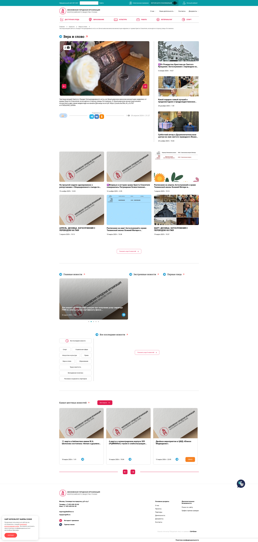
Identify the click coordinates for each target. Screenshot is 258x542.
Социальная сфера (81, 349)
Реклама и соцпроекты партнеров (75, 379)
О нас (157, 505)
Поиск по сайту (187, 507)
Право (86, 355)
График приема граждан (190, 511)
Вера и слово (83, 26)
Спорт (65, 349)
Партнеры (158, 512)
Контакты (158, 522)
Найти (101, 3)
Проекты (158, 509)
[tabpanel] (93, 299)
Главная (62, 26)
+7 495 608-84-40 (70, 506)
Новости (72, 26)
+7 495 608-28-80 (72, 504)
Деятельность (160, 515)
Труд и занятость (75, 367)
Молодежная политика (75, 373)
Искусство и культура (69, 355)
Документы (159, 519)
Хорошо (11, 535)
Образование (83, 361)
